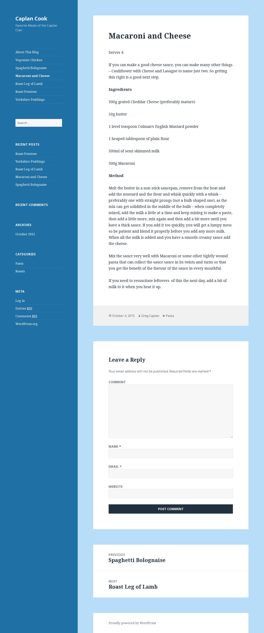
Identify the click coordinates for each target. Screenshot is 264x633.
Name (115, 446)
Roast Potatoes (26, 91)
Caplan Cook (31, 18)
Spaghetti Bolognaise (31, 68)
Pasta (19, 263)
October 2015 (25, 234)
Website (116, 486)
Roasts (20, 271)
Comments (26, 316)
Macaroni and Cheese (32, 76)
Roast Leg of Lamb (29, 84)
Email (115, 466)
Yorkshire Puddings (30, 99)
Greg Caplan (150, 316)
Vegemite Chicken (28, 60)
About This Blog (27, 52)
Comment (117, 382)
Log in (20, 301)
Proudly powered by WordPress (132, 623)
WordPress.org (26, 324)
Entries (23, 308)
